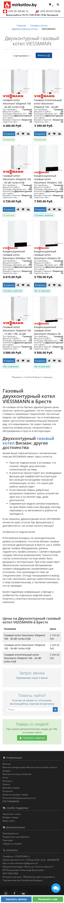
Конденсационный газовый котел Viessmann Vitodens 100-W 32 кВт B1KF (48, 181)
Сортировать (21, 55)
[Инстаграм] (7, 892)
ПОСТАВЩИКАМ (11, 801)
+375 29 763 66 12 (18, 11)
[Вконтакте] (24, 892)
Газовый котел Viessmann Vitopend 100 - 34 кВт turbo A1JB (17, 103)
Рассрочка (8, 791)
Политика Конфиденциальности (19, 798)
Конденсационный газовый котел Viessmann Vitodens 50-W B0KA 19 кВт (47, 332)
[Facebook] (15, 892)
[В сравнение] (28, 133)
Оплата (6, 784)
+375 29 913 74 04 (50, 11)
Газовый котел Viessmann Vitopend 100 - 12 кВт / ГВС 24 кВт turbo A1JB (17, 332)
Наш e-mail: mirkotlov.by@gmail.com (20, 863)
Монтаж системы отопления (17, 774)
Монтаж (7, 763)
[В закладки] (23, 133)
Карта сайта (9, 820)
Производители (11, 833)
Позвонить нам (48, 899)
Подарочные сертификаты (16, 836)
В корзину (9, 133)
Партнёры (8, 840)
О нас (5, 777)
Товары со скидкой (12, 843)
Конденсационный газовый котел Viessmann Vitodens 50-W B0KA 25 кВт (47, 256)
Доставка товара (11, 787)
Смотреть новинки (33, 737)
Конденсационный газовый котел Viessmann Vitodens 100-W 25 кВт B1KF (17, 256)
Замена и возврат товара (15, 794)
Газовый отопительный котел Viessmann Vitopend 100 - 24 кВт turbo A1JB (48, 105)
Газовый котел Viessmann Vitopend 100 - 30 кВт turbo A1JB (17, 179)
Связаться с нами (11, 814)
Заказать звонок (16, 899)
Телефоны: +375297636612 (16, 856)
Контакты (7, 780)
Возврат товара (10, 817)
